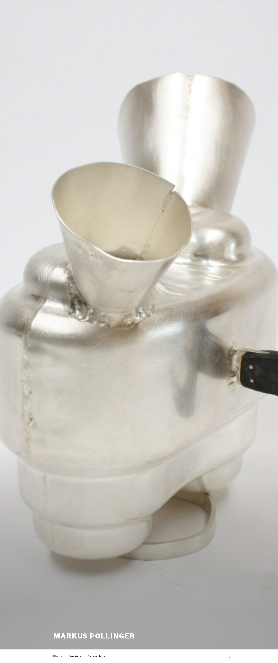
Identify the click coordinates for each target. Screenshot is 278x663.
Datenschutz (96, 656)
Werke (73, 656)
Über (56, 656)
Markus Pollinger (94, 636)
